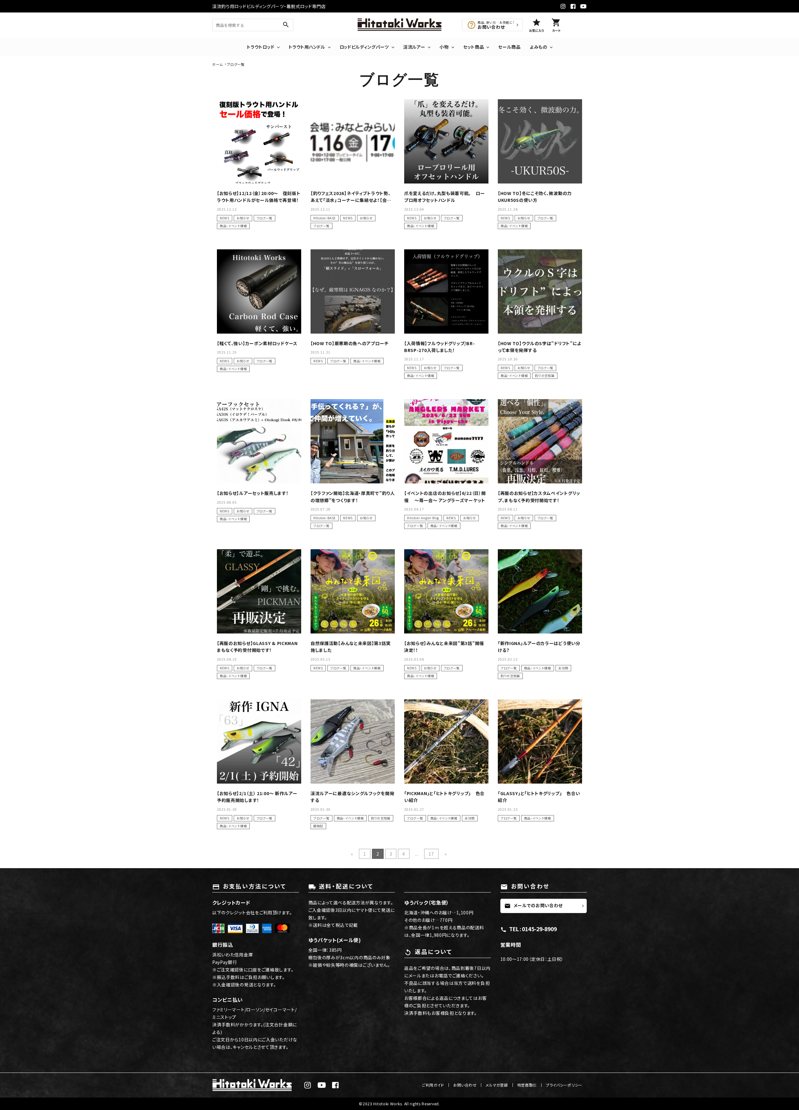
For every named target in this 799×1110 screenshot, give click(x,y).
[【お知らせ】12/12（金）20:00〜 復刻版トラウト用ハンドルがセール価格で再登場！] (259, 141)
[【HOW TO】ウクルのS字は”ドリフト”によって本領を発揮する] (540, 291)
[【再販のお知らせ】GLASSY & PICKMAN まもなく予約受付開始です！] (259, 591)
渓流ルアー (414, 47)
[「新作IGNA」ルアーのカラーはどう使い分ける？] (540, 591)
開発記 (318, 826)
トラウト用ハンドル (307, 47)
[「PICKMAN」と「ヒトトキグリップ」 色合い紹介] (446, 741)
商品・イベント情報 (233, 225)
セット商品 (473, 47)
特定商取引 (527, 1085)
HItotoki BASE (324, 218)
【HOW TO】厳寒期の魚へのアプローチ (350, 343)
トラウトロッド (260, 47)
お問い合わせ (465, 1085)
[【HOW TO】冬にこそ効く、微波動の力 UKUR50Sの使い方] (540, 141)
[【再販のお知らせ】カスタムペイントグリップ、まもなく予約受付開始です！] (540, 441)
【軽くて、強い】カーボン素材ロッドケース (257, 343)
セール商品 (509, 47)
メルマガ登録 (497, 1085)
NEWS (224, 218)
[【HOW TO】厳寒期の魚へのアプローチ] (353, 291)
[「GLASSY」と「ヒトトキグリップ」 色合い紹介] (540, 741)
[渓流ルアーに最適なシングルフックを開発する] (353, 741)
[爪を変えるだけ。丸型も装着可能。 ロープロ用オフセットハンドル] (446, 141)
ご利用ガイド (433, 1085)
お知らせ (243, 218)
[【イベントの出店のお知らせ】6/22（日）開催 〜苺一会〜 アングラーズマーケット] (446, 441)
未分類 (563, 668)
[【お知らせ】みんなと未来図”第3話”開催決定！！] (446, 591)
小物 (444, 47)
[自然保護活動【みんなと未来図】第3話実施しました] (353, 591)
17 (431, 854)
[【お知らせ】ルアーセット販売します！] (259, 441)
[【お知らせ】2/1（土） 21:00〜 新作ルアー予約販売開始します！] (259, 741)
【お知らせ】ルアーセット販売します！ (253, 493)
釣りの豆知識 (544, 375)
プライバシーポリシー (564, 1085)
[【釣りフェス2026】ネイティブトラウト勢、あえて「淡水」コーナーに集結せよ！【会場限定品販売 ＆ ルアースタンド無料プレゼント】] (353, 141)
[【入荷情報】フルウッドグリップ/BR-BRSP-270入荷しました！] (446, 291)
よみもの (538, 47)
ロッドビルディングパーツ (364, 47)
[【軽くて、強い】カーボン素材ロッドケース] (259, 291)
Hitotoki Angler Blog (423, 518)
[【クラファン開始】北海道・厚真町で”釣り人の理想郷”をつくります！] (353, 441)
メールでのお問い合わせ (533, 905)
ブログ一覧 (265, 218)
